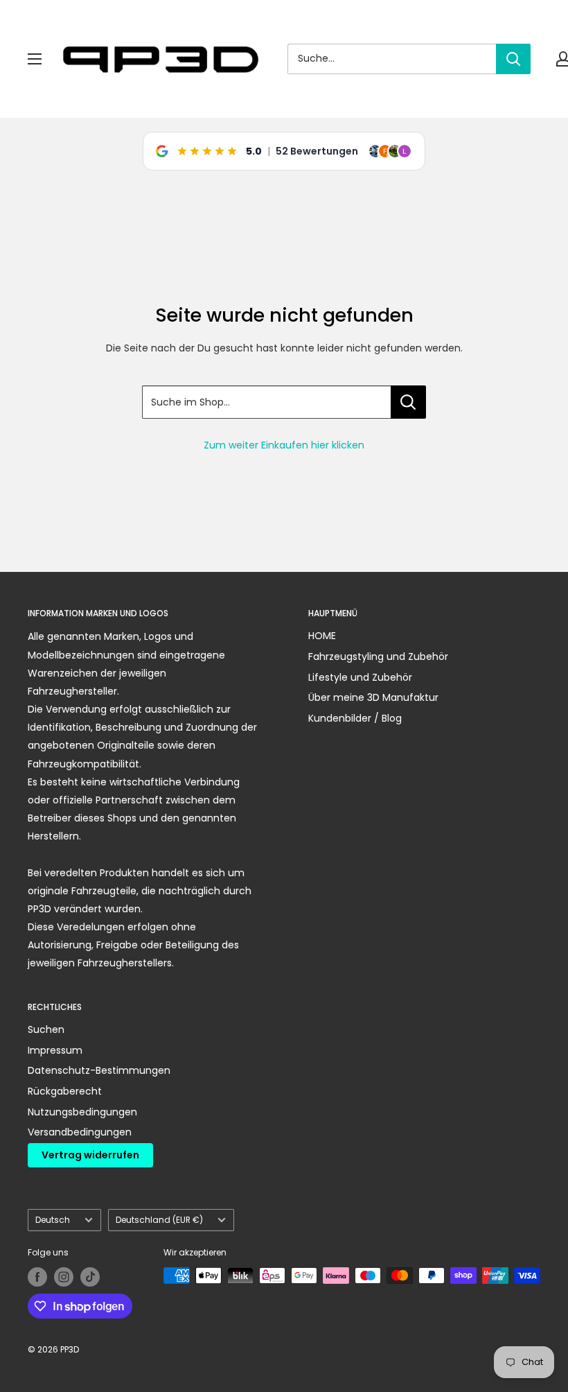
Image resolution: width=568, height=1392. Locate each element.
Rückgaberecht (65, 1091)
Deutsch (52, 1220)
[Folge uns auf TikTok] (90, 1277)
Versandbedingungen (80, 1132)
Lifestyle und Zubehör (360, 677)
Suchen (46, 1029)
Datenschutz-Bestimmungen (99, 1070)
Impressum (55, 1050)
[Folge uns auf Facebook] (37, 1277)
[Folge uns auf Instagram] (63, 1277)
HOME (322, 636)
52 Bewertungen (317, 151)
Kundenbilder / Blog (355, 718)
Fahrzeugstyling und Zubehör (378, 656)
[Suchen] (513, 59)
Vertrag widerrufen (90, 1155)
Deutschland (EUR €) (159, 1220)
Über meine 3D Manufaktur (373, 697)
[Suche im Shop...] (408, 402)
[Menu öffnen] (35, 58)
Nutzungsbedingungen (82, 1112)
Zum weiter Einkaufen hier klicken (284, 445)
